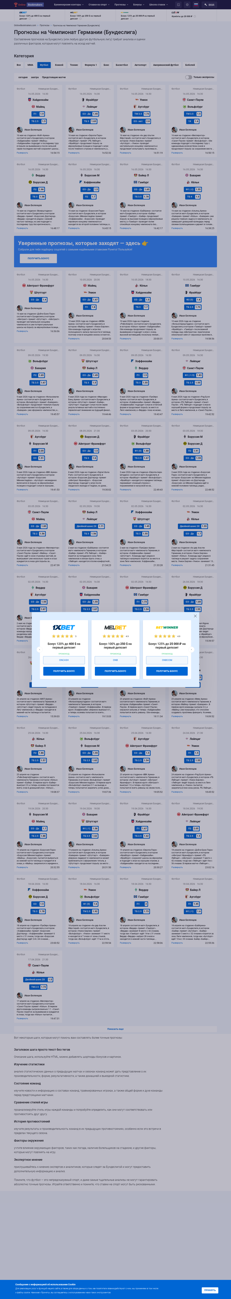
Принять (210, 1290)
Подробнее (118, 1292)
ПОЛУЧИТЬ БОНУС (64, 671)
